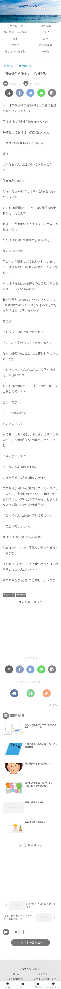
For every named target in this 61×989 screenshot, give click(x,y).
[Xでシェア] (9, 93)
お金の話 (10, 594)
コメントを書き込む (30, 942)
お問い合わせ (16, 978)
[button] (52, 93)
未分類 (22, 594)
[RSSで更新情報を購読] (47, 693)
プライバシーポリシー (45, 978)
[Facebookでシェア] (20, 93)
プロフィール (45, 974)
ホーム (16, 974)
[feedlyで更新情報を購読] (31, 693)
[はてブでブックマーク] (30, 93)
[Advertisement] (30, 627)
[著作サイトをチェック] (14, 693)
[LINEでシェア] (41, 93)
